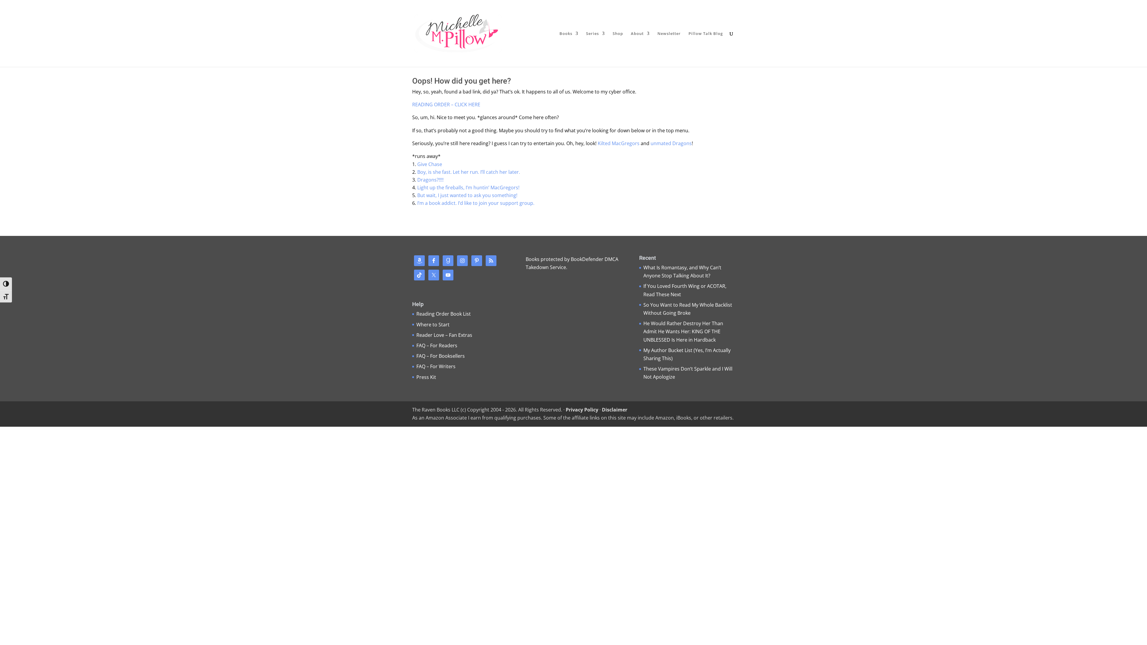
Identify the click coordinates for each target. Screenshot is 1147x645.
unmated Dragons (671, 143)
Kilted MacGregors (619, 143)
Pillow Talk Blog (705, 33)
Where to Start (433, 324)
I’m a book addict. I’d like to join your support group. (475, 203)
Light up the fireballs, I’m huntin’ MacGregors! (468, 187)
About (637, 33)
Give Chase (429, 164)
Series (592, 33)
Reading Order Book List (443, 314)
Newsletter (669, 33)
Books (565, 33)
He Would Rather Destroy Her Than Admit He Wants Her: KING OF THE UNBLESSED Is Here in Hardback (683, 331)
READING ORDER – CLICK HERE (446, 104)
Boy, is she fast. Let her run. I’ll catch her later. (468, 172)
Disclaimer (614, 409)
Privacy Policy (582, 409)
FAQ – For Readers (436, 345)
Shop (618, 33)
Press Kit (426, 377)
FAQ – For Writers (436, 366)
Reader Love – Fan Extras (444, 335)
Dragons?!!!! (430, 179)
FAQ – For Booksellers (440, 356)
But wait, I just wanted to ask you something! (467, 195)
